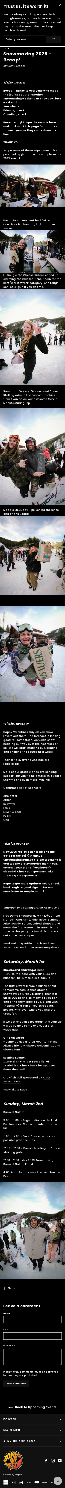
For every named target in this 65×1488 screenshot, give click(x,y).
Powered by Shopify (12, 1475)
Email (7, 1329)
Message (9, 1346)
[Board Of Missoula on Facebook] (46, 1460)
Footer (9, 1419)
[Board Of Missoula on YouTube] (60, 1460)
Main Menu (13, 1430)
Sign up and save (19, 1441)
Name (6, 1313)
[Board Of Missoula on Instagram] (53, 1460)
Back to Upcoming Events (35, 1407)
